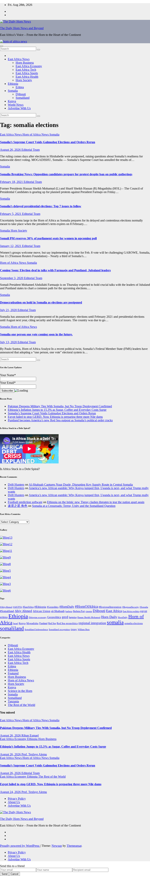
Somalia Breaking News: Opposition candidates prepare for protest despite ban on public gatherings (66, 174)
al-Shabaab (58, 611)
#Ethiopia (40, 606)
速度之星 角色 (17, 505)
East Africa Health (27, 76)
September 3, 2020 (12, 278)
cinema (89, 611)
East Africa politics (131, 611)
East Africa (114, 611)
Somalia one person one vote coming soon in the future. (36, 334)
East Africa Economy (29, 66)
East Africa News (18, 59)
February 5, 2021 (11, 213)
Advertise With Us (19, 108)
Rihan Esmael (30, 735)
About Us (14, 802)
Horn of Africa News (35, 134)
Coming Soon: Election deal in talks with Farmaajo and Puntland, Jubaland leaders (55, 270)
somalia (115, 622)
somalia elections (133, 623)
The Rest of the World (21, 705)
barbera (68, 611)
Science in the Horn (20, 691)
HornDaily (123, 617)
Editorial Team (30, 149)
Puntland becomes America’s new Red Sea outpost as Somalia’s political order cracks (60, 420)
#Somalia (144, 607)
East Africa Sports (27, 73)
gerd (65, 617)
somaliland (12, 628)
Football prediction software (25, 502)
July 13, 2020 (9, 342)
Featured (13, 673)
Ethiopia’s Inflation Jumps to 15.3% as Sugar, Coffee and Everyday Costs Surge (57, 409)
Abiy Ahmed (23, 611)
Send (4, 873)
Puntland (43, 623)
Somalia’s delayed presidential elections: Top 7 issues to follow (40, 206)
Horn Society (24, 80)
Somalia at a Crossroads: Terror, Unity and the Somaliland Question (73, 505)
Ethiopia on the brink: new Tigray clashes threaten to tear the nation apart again (95, 502)
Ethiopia (13, 83)
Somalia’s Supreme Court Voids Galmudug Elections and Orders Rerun (47, 142)
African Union (41, 611)
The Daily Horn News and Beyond (22, 28)
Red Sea (52, 623)
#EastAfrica (28, 607)
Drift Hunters (16, 484)
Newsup (57, 845)
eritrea (4, 617)
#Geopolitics (53, 607)
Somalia (13, 90)
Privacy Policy (17, 798)
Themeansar (74, 845)
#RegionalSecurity (130, 607)
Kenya (12, 101)
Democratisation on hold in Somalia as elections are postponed (41, 302)
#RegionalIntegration (110, 606)
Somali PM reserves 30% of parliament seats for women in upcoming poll (48, 238)
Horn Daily (109, 617)
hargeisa (73, 617)
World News (15, 104)
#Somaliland (7, 611)
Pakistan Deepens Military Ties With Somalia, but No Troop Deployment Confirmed (60, 406)
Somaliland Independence (36, 629)
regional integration (92, 623)
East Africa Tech (26, 69)
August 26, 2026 (10, 149)
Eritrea (20, 87)
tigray (74, 629)
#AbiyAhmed (6, 607)
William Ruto (84, 629)
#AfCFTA (17, 607)
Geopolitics (54, 617)
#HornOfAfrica (86, 606)
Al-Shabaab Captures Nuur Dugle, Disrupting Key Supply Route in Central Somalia (81, 484)
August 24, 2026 (10, 792)
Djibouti (21, 94)
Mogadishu (32, 623)
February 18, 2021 (12, 181)
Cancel (14, 873)
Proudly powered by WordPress (20, 845)
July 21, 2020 (9, 310)
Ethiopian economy (37, 617)
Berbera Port (79, 611)
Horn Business (25, 62)
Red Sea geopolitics (67, 623)
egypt (143, 611)
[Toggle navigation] (1, 46)
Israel (15, 623)
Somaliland (22, 97)
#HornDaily (66, 606)
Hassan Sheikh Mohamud (88, 617)
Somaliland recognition (59, 629)
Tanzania (13, 701)
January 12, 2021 (11, 246)
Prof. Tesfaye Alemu (34, 754)
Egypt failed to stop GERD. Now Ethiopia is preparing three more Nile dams (55, 416)
